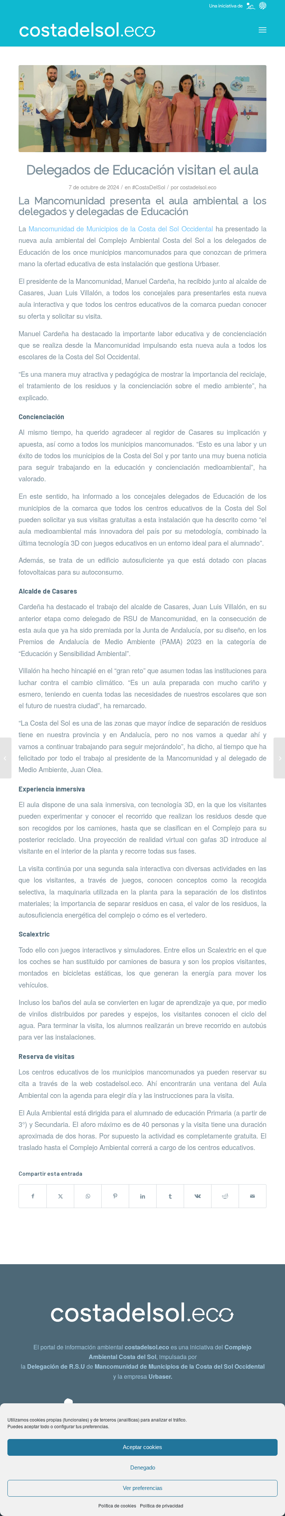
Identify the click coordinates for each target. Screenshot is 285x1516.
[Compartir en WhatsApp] (87, 1196)
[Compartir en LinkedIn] (142, 1196)
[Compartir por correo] (252, 1196)
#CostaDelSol (148, 187)
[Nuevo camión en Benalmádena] (6, 758)
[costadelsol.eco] (88, 29)
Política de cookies (117, 1505)
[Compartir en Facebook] (32, 1196)
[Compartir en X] (60, 1196)
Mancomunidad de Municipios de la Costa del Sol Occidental (122, 228)
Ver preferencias (143, 1488)
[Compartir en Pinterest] (115, 1196)
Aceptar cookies (142, 1447)
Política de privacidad (161, 1505)
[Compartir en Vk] (197, 1196)
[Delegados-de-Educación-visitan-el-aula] (142, 108)
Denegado (142, 1467)
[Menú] (262, 30)
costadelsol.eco (198, 187)
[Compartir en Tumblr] (170, 1196)
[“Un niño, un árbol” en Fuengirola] (279, 758)
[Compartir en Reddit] (225, 1196)
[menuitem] (262, 30)
